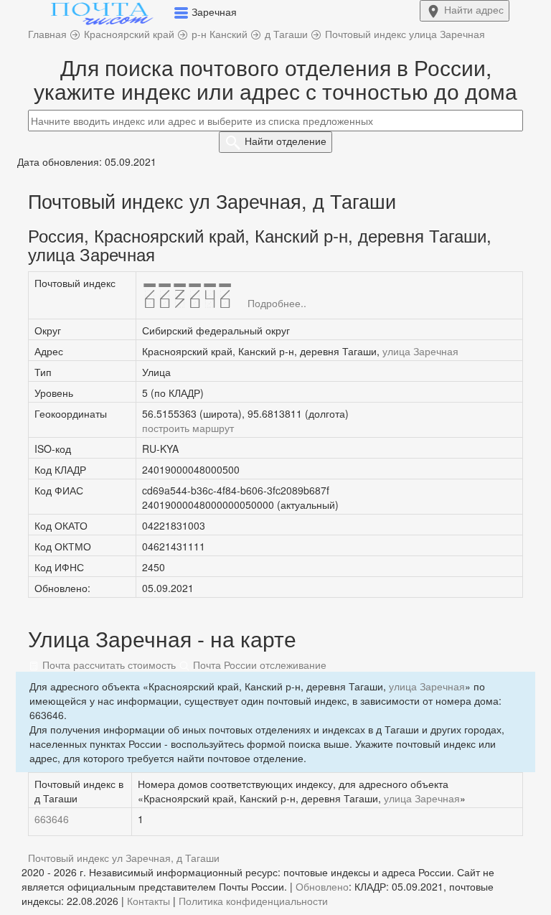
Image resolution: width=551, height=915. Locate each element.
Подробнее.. (277, 303)
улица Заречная (420, 351)
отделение (285, 140)
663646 (51, 819)
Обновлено (322, 886)
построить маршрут (188, 428)
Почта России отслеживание (258, 664)
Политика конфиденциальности (253, 900)
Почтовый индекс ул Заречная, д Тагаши (124, 857)
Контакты (148, 900)
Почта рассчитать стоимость (107, 664)
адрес (474, 9)
